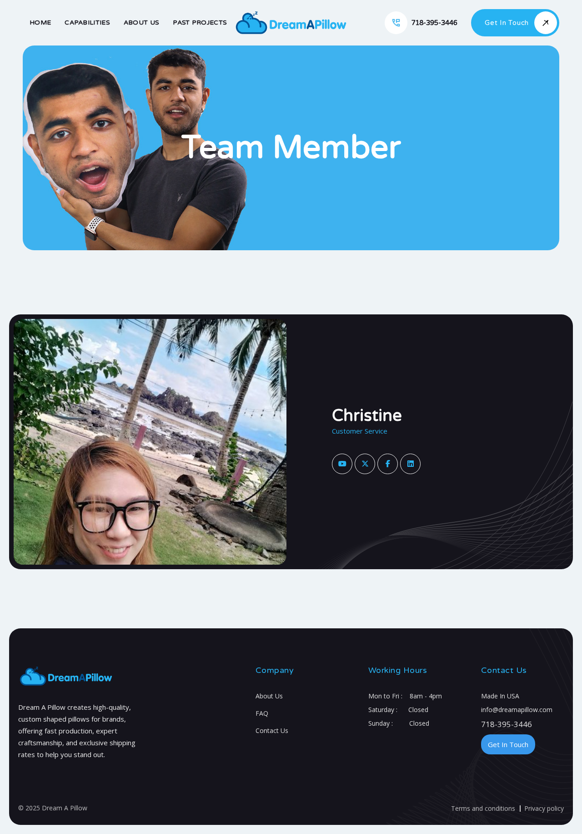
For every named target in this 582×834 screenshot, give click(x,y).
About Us (269, 696)
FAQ (262, 713)
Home (40, 22)
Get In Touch (508, 744)
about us (141, 22)
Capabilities (87, 22)
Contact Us (272, 730)
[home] (291, 22)
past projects (200, 22)
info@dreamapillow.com (516, 709)
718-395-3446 (506, 724)
